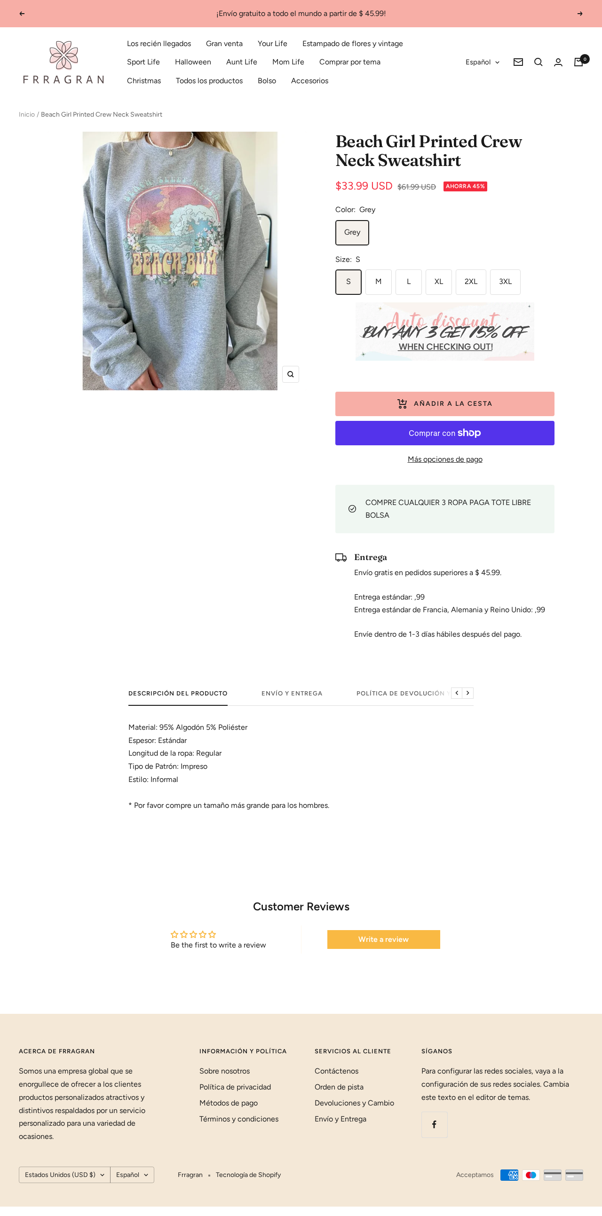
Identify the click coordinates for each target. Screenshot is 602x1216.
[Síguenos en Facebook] (434, 1124)
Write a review (383, 939)
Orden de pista (339, 1086)
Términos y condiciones (238, 1118)
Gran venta (224, 43)
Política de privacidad (235, 1086)
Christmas (144, 80)
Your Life (272, 43)
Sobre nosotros (224, 1070)
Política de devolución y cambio (418, 693)
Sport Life (143, 61)
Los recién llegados (159, 43)
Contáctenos (336, 1070)
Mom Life (288, 61)
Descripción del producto (178, 693)
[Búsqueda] (538, 62)
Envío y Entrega (292, 693)
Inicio (27, 114)
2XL (471, 281)
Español (478, 62)
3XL (505, 281)
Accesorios (309, 80)
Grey (352, 232)
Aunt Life (241, 61)
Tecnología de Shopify (248, 1175)
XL (439, 281)
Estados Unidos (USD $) (60, 1175)
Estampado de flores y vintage (352, 43)
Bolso (267, 80)
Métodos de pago (228, 1102)
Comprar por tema (349, 61)
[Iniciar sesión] (558, 62)
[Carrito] (578, 62)
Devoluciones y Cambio (354, 1102)
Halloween (193, 61)
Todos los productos (209, 80)
